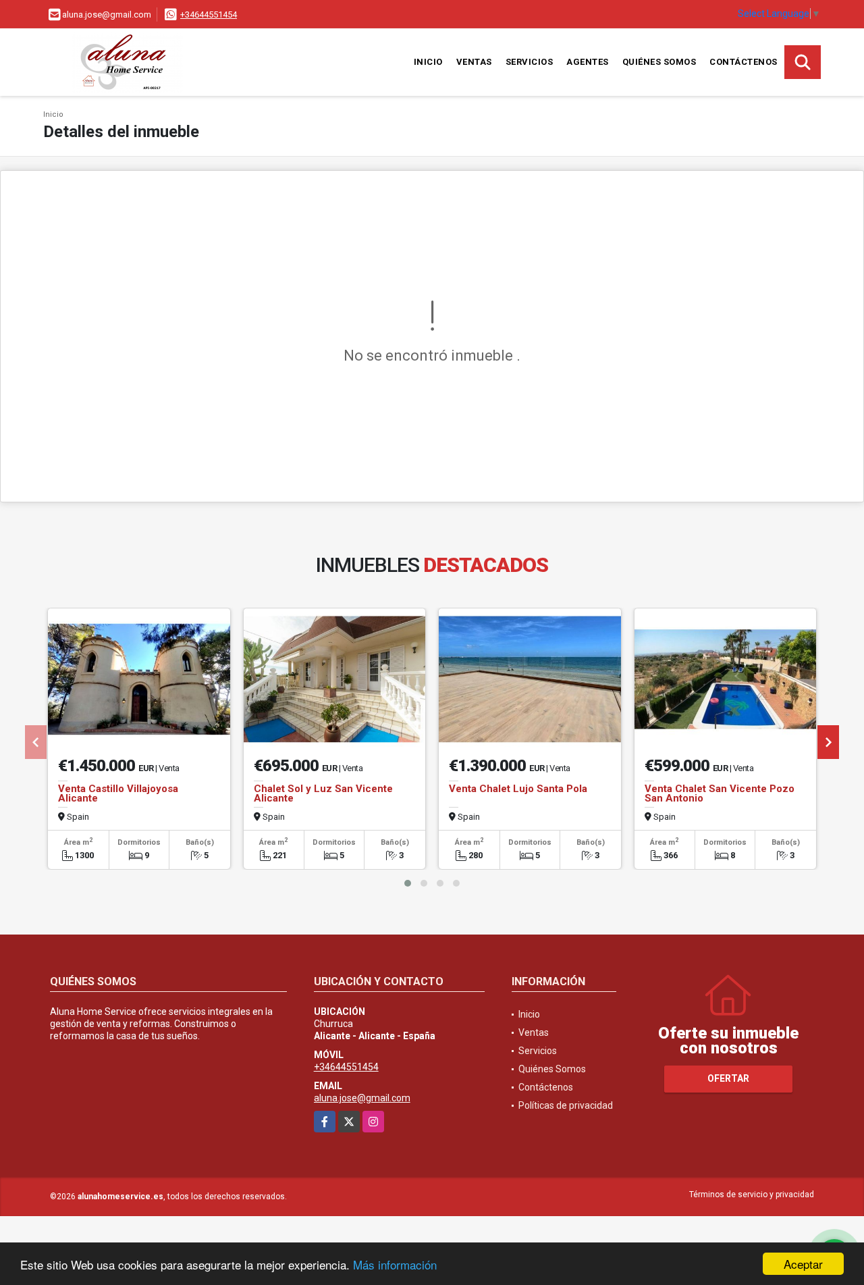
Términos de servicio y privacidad (751, 1194)
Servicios (530, 62)
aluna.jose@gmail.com (362, 1098)
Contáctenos (743, 62)
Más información (395, 1264)
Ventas (474, 62)
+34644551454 (208, 14)
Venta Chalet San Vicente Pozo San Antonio (719, 793)
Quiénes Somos (659, 62)
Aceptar (803, 1263)
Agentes (587, 62)
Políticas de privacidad (565, 1105)
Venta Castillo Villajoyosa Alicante (118, 793)
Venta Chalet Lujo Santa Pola (518, 789)
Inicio (428, 62)
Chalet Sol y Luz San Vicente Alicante (323, 793)
